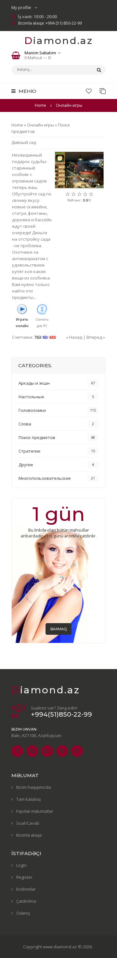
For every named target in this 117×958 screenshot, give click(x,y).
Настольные (31, 397)
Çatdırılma (26, 901)
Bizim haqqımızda (33, 787)
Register (24, 877)
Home (40, 105)
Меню (26, 91)
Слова (25, 424)
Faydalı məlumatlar (34, 811)
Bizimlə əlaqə (29, 835)
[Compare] (103, 91)
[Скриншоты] (79, 170)
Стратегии (29, 451)
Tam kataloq (28, 799)
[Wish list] (89, 91)
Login (21, 865)
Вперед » (95, 337)
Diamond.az (58, 41)
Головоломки (32, 410)
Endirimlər (26, 889)
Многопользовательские (45, 478)
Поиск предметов (37, 437)
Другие (26, 465)
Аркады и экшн (34, 383)
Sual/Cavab (27, 823)
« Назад (74, 337)
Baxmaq (58, 629)
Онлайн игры (40, 125)
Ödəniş (23, 913)
